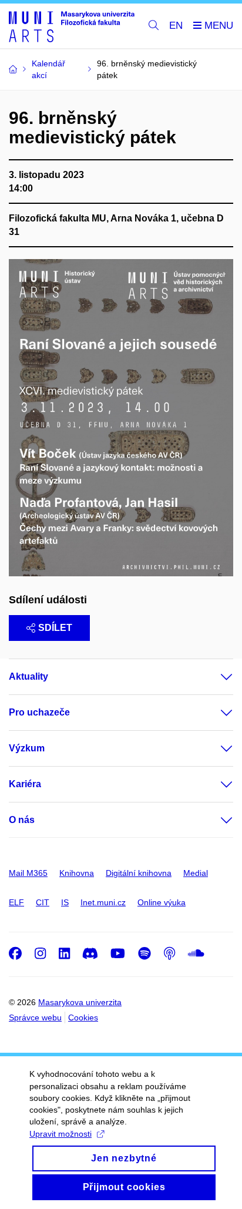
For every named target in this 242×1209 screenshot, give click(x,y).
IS (65, 902)
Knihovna (76, 873)
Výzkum (27, 748)
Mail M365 (28, 873)
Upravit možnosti (60, 1134)
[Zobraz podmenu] (215, 676)
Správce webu (35, 1017)
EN (176, 25)
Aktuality (28, 676)
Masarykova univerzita (80, 1002)
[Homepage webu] (72, 26)
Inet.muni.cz (103, 902)
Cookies (83, 1017)
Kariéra (25, 784)
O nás (22, 820)
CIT (42, 902)
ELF (16, 902)
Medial (195, 873)
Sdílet (55, 628)
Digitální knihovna (139, 873)
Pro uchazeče (39, 712)
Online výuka (161, 902)
